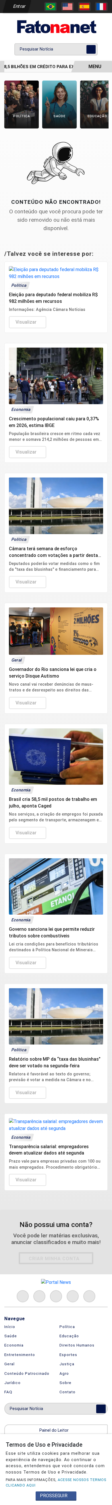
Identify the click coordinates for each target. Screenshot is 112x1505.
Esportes (68, 1354)
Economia (14, 1345)
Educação (69, 1336)
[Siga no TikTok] (89, 1296)
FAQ (8, 1392)
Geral (9, 1364)
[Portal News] (56, 26)
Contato (67, 1392)
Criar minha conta (54, 1258)
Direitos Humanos (76, 1345)
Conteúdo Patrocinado (26, 1373)
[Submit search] (91, 49)
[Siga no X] (56, 1296)
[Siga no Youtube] (73, 1296)
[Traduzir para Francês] (101, 6)
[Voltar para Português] (50, 6)
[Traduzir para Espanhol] (84, 6)
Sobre (65, 1382)
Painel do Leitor (54, 1430)
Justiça (66, 1364)
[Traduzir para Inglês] (67, 6)
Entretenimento (19, 1354)
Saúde (10, 1336)
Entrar (18, 6)
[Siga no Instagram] (39, 1296)
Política (67, 1326)
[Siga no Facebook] (23, 1296)
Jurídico (12, 1382)
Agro (64, 1373)
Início (9, 1326)
